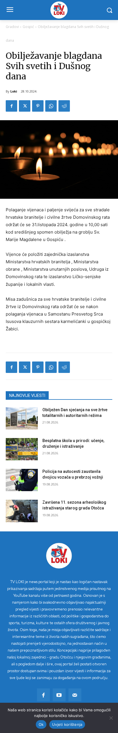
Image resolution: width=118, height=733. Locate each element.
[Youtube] (59, 694)
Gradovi (12, 26)
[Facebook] (11, 106)
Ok (41, 724)
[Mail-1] (74, 694)
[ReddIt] (64, 106)
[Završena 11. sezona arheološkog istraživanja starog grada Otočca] (22, 511)
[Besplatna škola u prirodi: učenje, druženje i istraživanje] (22, 449)
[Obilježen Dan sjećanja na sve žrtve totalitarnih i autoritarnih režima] (22, 418)
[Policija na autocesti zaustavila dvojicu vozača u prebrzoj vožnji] (22, 480)
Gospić (28, 26)
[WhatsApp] (51, 106)
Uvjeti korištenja (67, 724)
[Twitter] (24, 106)
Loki (13, 91)
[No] (111, 718)
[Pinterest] (38, 106)
